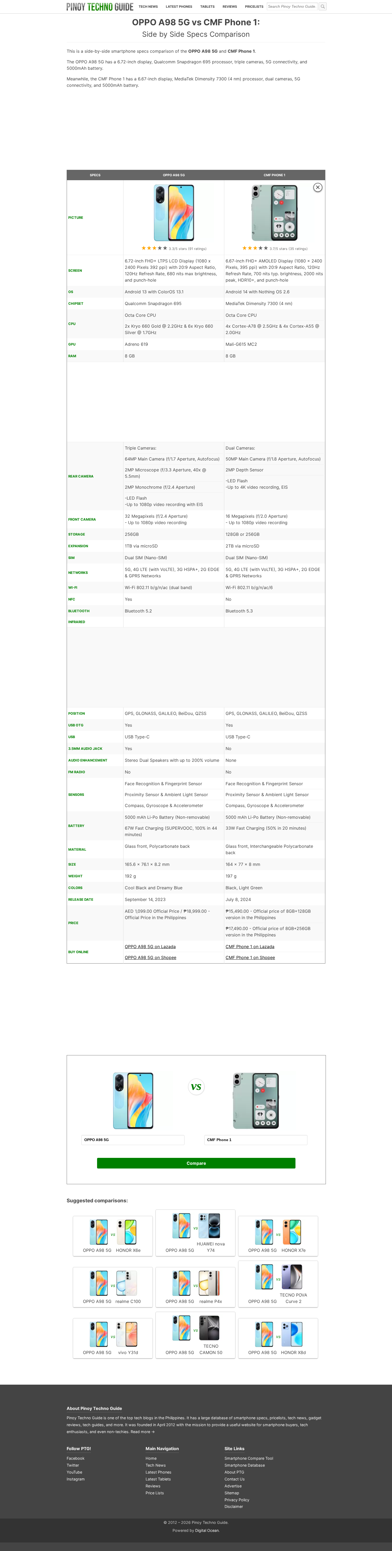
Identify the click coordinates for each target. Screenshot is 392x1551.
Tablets (207, 7)
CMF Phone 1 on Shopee (250, 957)
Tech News (148, 7)
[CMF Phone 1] (275, 241)
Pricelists (254, 7)
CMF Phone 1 (274, 175)
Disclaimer (234, 1506)
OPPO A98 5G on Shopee (150, 957)
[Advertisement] (196, 131)
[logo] (100, 6)
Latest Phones (179, 7)
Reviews (230, 7)
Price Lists (155, 1493)
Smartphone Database (245, 1465)
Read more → (143, 1431)
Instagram (76, 1479)
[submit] (323, 6)
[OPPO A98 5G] (174, 241)
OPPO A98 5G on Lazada (150, 946)
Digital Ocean (207, 1530)
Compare (196, 1163)
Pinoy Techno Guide (101, 1408)
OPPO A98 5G (174, 175)
